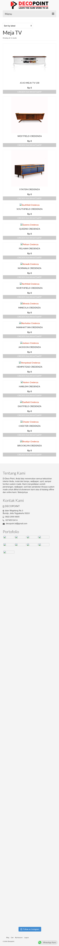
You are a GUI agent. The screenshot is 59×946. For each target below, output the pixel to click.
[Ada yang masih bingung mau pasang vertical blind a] (9, 863)
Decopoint (11, 941)
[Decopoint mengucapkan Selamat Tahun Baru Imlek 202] (9, 749)
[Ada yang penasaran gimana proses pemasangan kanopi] (22, 749)
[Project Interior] (20, 539)
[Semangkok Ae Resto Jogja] (43, 539)
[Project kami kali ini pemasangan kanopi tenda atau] (22, 866)
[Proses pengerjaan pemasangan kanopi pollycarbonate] (36, 852)
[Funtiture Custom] (8, 539)
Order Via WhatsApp (29, 91)
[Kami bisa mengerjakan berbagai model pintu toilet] (36, 620)
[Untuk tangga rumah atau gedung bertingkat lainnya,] (50, 612)
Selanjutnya (23, 492)
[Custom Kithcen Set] (32, 546)
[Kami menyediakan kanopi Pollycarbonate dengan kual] (22, 612)
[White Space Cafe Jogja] (8, 554)
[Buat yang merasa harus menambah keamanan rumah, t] (50, 752)
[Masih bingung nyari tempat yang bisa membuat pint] (50, 869)
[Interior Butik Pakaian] (20, 546)
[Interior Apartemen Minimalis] (8, 546)
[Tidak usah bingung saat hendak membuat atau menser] (36, 755)
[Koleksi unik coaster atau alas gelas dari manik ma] (9, 631)
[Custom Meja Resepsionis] (32, 539)
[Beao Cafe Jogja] (43, 546)
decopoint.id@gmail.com (16, 523)
